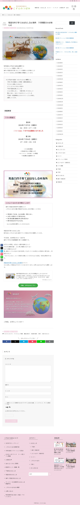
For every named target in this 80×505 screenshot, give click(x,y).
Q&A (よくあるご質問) (12, 463)
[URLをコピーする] (49, 341)
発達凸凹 (60, 182)
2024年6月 (60, 118)
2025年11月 (60, 79)
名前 (7, 385)
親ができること (45, 333)
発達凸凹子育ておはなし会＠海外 (13, 263)
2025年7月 (60, 85)
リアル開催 (60, 166)
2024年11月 (60, 101)
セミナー (60, 156)
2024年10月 (60, 105)
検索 (72, 23)
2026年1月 (59, 76)
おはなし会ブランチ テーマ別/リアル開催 (15, 455)
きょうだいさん (61, 149)
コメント (8, 364)
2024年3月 (60, 124)
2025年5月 (60, 92)
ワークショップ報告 (18, 333)
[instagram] (72, 1)
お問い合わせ (9, 491)
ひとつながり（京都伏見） (64, 162)
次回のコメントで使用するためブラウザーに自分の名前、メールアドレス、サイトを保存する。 (28, 403)
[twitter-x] (70, 1)
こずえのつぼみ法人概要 (12, 487)
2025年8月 (60, 82)
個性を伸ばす (27, 333)
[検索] (76, 1)
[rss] (74, 1)
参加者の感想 (34, 333)
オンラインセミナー (8, 333)
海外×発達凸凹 (13, 27)
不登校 (59, 169)
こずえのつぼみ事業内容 (12, 447)
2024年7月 (60, 115)
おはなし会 (6, 27)
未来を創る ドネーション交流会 (14, 451)
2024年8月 (60, 111)
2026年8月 (60, 63)
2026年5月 (60, 66)
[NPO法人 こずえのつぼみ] (16, 7)
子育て (39, 333)
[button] (6, 341)
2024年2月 (60, 127)
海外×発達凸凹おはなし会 (13, 478)
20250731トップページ (12, 443)
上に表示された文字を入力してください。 (15, 411)
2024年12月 (60, 98)
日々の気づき (61, 175)
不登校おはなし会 (11, 471)
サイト (6, 397)
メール (7, 391)
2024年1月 (59, 131)
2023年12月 (60, 134)
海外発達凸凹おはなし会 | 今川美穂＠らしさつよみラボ (31, 273)
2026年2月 (60, 72)
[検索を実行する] (49, 474)
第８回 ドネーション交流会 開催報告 (65, 38)
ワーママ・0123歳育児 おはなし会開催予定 (15, 483)
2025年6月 (60, 89)
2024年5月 (60, 121)
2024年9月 (60, 108)
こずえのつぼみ (61, 153)
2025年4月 (60, 95)
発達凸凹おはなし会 (11, 474)
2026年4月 (60, 69)
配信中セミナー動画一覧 (12, 467)
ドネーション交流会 (62, 159)
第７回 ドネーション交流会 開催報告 (65, 48)
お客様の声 (60, 146)
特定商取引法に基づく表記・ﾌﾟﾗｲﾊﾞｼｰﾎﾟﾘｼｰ (15, 495)
